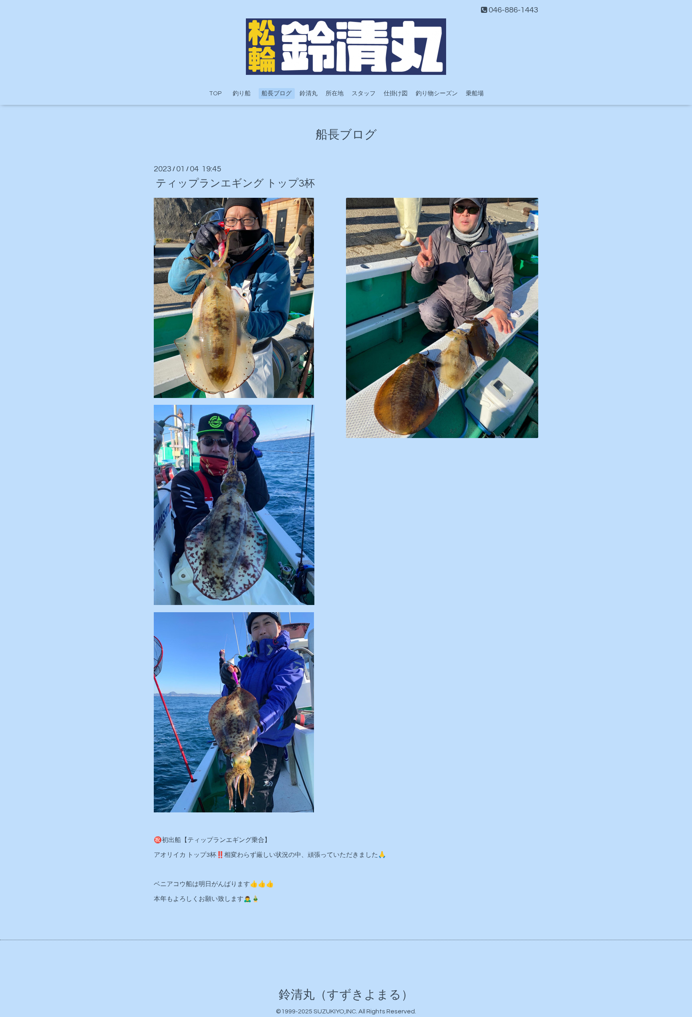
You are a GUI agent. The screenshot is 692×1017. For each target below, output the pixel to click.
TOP (215, 93)
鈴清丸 (309, 93)
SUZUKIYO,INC (335, 1011)
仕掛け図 (396, 93)
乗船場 (475, 93)
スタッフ (364, 93)
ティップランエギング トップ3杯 (235, 183)
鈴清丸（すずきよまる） (346, 995)
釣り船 (245, 93)
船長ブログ (277, 93)
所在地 (335, 93)
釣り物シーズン (437, 93)
